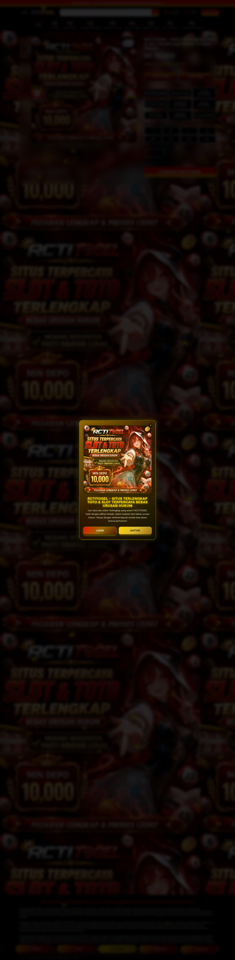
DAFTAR (135, 530)
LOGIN (100, 530)
